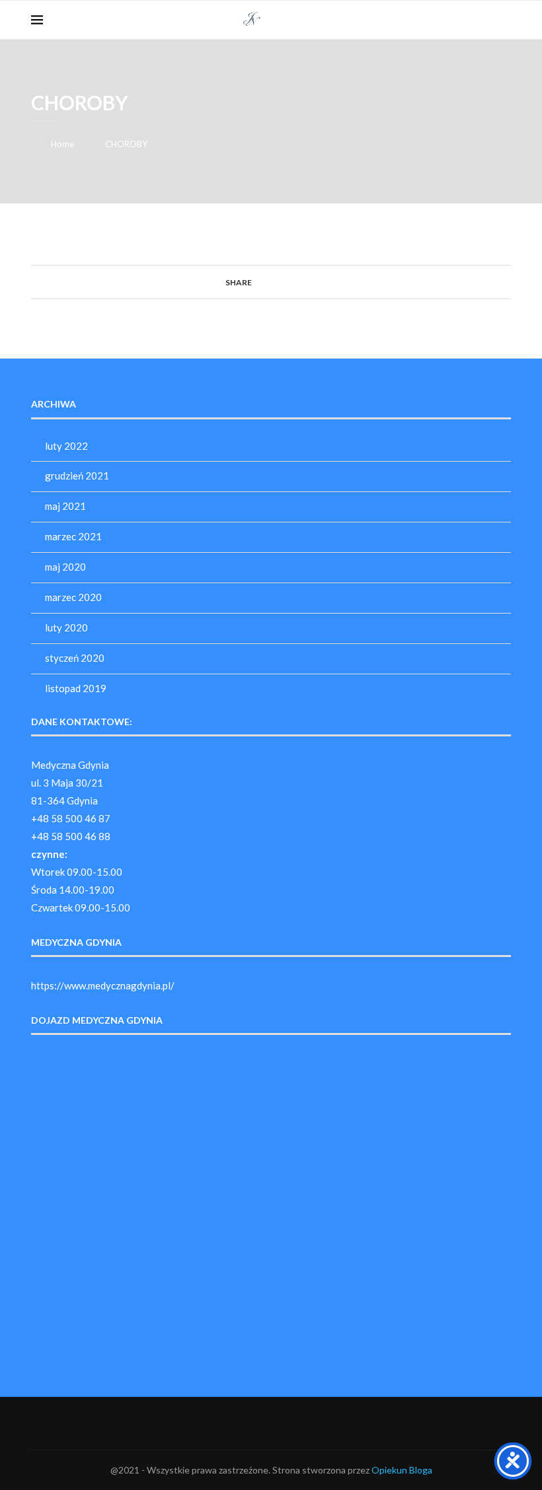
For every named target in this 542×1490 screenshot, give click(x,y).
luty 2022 (66, 446)
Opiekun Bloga (401, 1469)
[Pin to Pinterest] (282, 281)
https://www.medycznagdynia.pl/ (102, 985)
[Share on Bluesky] (307, 281)
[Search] (504, 20)
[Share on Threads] (295, 281)
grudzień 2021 (77, 475)
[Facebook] (484, 20)
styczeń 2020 (74, 658)
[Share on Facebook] (257, 281)
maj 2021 (65, 506)
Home (62, 144)
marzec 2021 (73, 536)
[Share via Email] (320, 281)
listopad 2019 (75, 688)
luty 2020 (66, 627)
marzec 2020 (73, 597)
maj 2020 (65, 567)
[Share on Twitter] (270, 281)
